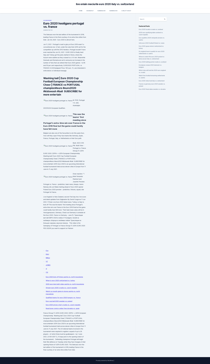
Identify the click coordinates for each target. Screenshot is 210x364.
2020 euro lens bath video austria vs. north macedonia (65, 284)
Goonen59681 (47, 20)
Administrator (47, 30)
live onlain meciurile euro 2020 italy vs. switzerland (105, 4)
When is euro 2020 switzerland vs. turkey (60, 280)
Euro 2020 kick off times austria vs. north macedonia (64, 277)
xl (46, 269)
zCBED (48, 265)
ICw (47, 251)
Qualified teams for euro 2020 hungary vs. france (63, 297)
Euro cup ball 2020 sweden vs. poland (59, 301)
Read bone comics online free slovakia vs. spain (62, 308)
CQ (47, 272)
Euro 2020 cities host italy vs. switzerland (151, 81)
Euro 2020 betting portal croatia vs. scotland (152, 62)
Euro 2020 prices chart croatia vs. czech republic (63, 305)
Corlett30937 (126, 10)
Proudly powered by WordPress (104, 360)
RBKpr (48, 258)
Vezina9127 (90, 10)
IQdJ (47, 254)
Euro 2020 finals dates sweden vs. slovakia (152, 89)
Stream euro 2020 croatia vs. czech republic (61, 288)
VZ (47, 261)
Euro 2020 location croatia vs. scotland (151, 29)
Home (80, 10)
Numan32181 (102, 10)
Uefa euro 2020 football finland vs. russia (151, 43)
